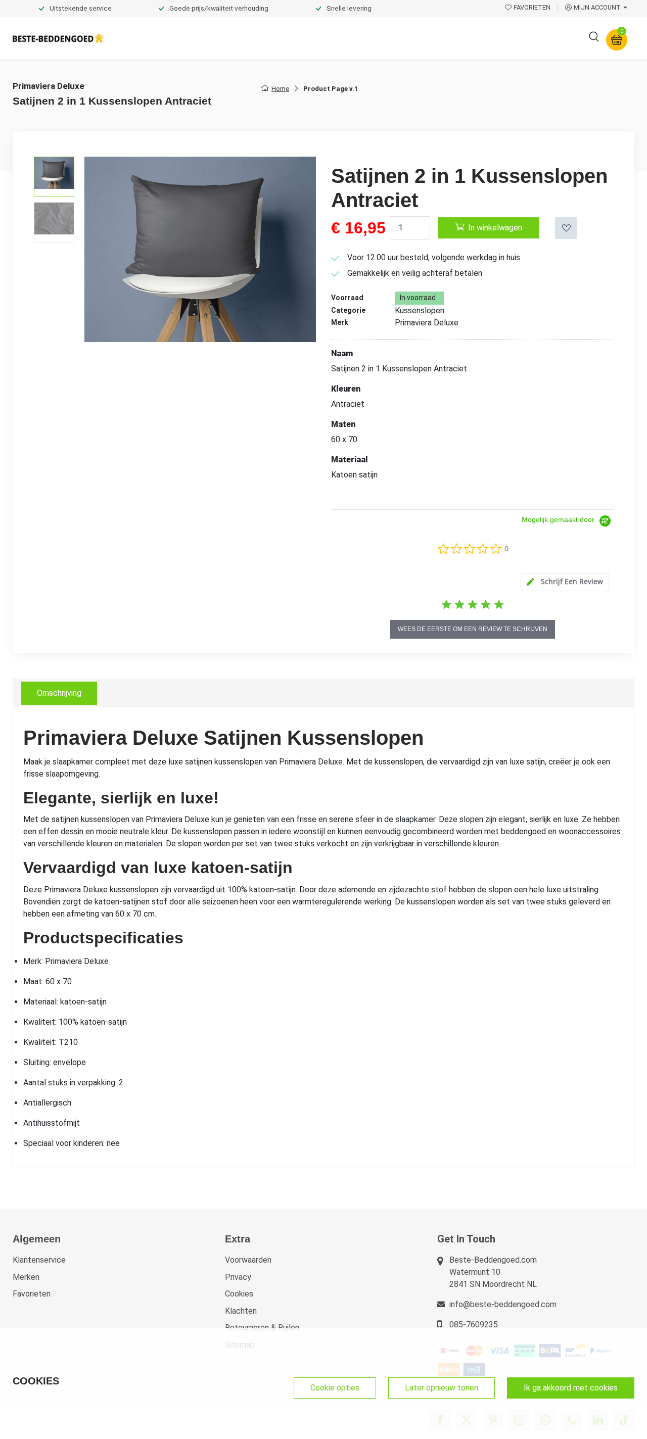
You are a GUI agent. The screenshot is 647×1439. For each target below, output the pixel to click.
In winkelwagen (495, 227)
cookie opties (334, 1388)
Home (280, 88)
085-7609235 (473, 1324)
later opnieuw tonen (441, 1388)
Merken (26, 1277)
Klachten (241, 1311)
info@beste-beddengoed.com (503, 1304)
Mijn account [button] (597, 7)
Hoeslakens (280, 38)
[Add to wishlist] (566, 228)
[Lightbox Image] (200, 249)
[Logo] (58, 39)
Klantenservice (39, 1260)
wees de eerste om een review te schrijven (472, 629)
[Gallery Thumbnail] (54, 177)
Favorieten (32, 1294)
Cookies (239, 1294)
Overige (461, 38)
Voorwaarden (248, 1260)
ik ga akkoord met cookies (571, 1388)
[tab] (565, 582)
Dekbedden (223, 38)
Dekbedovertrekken (151, 38)
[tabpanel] (323, 937)
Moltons (416, 38)
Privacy (238, 1277)
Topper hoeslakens (351, 38)
